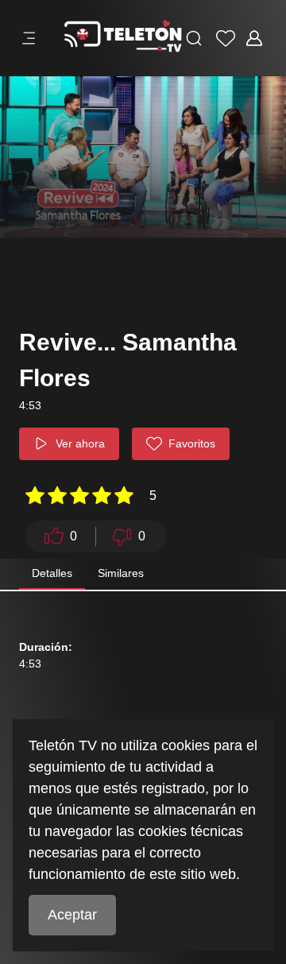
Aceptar (72, 915)
